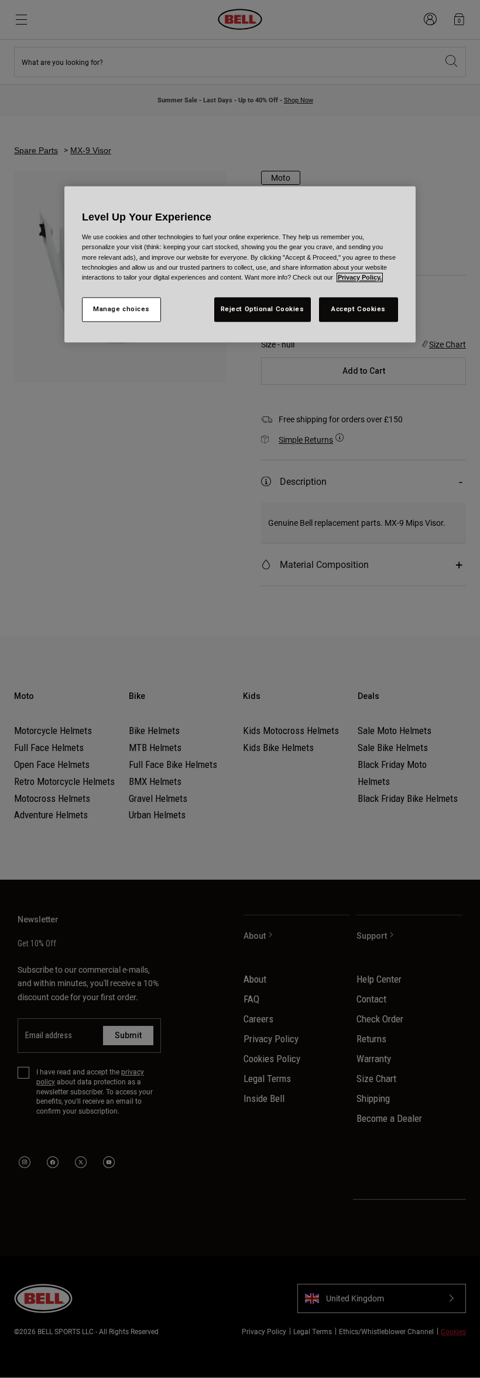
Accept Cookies (358, 309)
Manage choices (121, 309)
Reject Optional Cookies (262, 309)
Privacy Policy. (360, 277)
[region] (240, 264)
